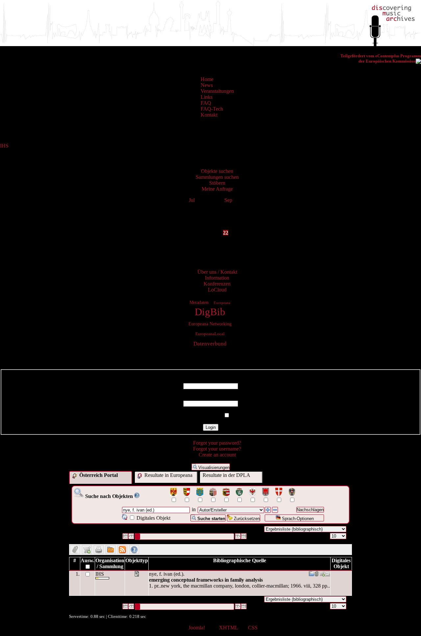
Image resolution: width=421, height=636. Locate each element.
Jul (192, 200)
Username (210, 380)
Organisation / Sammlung (109, 563)
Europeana (222, 303)
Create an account (217, 454)
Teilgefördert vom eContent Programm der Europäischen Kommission (380, 58)
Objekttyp (136, 560)
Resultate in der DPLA (226, 475)
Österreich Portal (98, 475)
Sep (228, 200)
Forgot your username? (217, 449)
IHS (4, 146)
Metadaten (199, 302)
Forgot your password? (217, 443)
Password (211, 397)
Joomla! (196, 627)
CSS (253, 627)
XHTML (228, 627)
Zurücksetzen (246, 518)
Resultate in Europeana (167, 475)
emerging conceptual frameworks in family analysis (206, 580)
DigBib (210, 312)
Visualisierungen (213, 467)
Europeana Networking (210, 323)
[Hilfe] (136, 496)
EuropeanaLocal (210, 334)
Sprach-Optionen (297, 518)
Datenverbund (210, 344)
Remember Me (206, 415)
